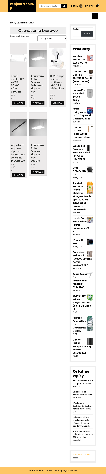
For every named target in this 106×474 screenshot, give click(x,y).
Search (64, 6)
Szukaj (76, 29)
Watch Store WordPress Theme (44, 470)
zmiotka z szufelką (81, 454)
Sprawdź (18, 102)
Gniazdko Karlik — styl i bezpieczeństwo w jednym (83, 383)
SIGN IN (76, 6)
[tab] (95, 16)
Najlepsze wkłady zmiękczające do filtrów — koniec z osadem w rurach (81, 421)
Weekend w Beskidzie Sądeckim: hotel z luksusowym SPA (82, 407)
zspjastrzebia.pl (22, 6)
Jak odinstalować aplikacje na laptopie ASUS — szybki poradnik (83, 435)
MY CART (91, 5)
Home (12, 23)
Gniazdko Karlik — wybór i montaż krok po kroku (82, 394)
